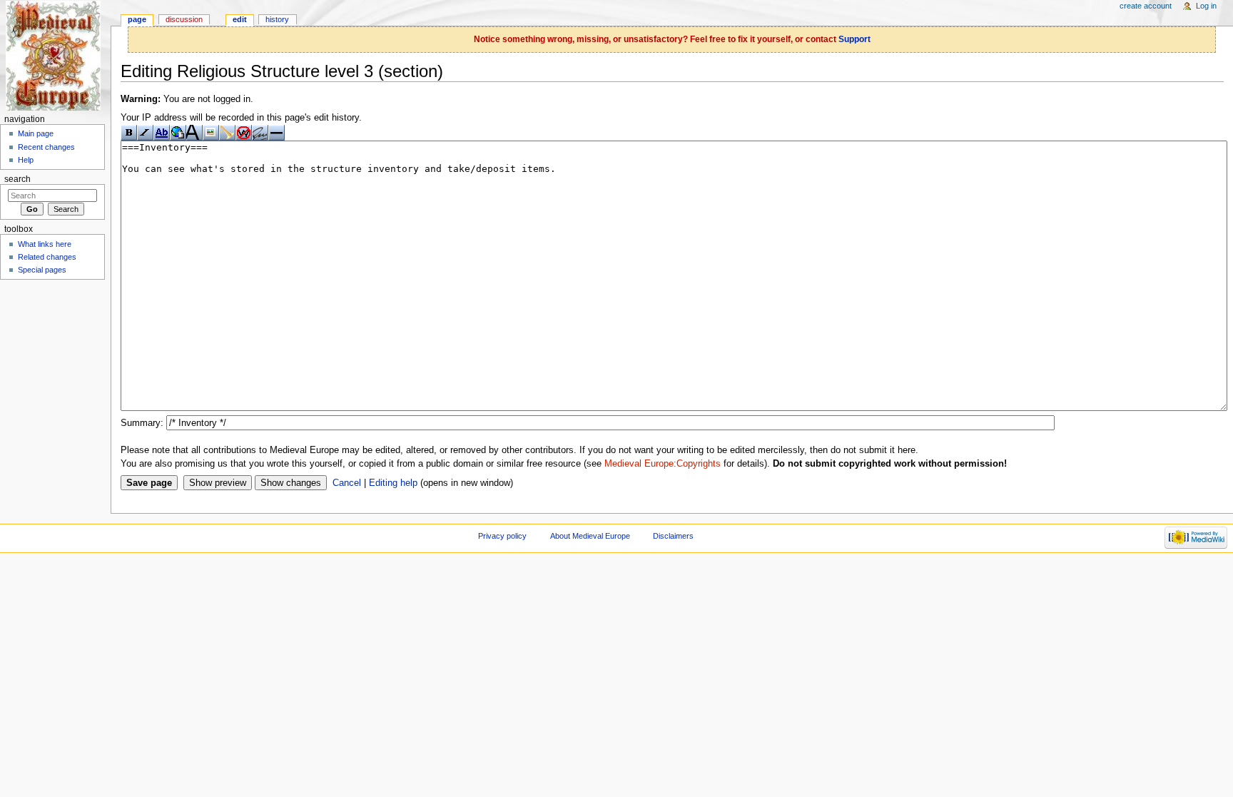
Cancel (347, 483)
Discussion (184, 19)
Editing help (393, 483)
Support (854, 39)
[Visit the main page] (55, 55)
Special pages (42, 269)
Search (17, 179)
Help (26, 160)
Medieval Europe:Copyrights (662, 464)
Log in (1206, 5)
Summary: (142, 423)
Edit (240, 19)
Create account (1146, 5)
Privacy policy (502, 536)
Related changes (47, 257)
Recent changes (46, 147)
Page (137, 19)
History (277, 19)
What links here (44, 244)
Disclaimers (673, 536)
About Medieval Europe (590, 536)
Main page (36, 133)
